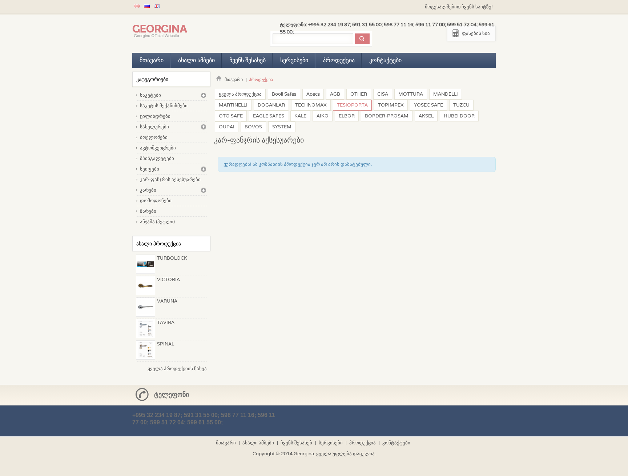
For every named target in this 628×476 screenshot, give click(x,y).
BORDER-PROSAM (386, 116)
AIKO (323, 116)
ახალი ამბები (196, 60)
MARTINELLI (233, 105)
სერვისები (294, 60)
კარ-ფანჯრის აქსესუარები (170, 179)
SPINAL (165, 344)
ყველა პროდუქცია (240, 94)
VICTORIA (168, 279)
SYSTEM (281, 127)
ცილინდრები (155, 116)
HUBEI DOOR (459, 116)
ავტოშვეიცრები (158, 148)
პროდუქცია (339, 60)
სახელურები (154, 127)
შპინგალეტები (157, 158)
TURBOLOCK (172, 258)
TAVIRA (165, 322)
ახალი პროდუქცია (158, 243)
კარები (148, 190)
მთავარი (152, 60)
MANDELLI (445, 94)
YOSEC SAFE (428, 105)
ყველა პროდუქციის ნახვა (177, 368)
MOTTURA (410, 94)
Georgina (304, 454)
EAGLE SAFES (268, 116)
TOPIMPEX (391, 105)
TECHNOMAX (311, 105)
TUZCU (461, 105)
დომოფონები (156, 200)
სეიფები (149, 169)
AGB (335, 94)
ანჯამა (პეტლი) (157, 222)
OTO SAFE (231, 116)
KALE (300, 116)
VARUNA (167, 301)
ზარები (148, 211)
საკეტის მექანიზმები (164, 106)
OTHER (358, 94)
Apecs (313, 94)
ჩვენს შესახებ (247, 60)
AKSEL (426, 116)
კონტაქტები (385, 60)
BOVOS (253, 127)
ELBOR (347, 116)
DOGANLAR (271, 105)
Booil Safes (284, 94)
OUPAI (226, 127)
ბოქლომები (154, 137)
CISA (382, 94)
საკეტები (150, 95)
